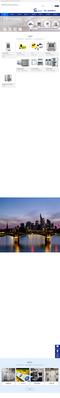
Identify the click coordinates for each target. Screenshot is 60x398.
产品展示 (19, 14)
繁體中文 (57, 6)
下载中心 (41, 14)
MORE (30, 389)
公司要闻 (48, 14)
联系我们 (55, 14)
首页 (5, 14)
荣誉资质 (34, 14)
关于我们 (12, 14)
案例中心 (26, 14)
